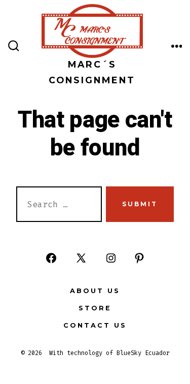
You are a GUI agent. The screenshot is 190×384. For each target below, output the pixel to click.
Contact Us (95, 325)
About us (95, 291)
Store (95, 308)
